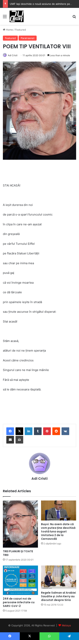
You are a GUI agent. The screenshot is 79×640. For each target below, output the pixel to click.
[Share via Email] (10, 440)
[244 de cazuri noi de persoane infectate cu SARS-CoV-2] (20, 580)
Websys (66, 625)
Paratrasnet (28, 38)
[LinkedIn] (28, 431)
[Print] (19, 440)
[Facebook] (10, 431)
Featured (20, 29)
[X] (19, 431)
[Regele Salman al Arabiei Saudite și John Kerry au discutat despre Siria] (58, 577)
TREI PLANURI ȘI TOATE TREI (18, 553)
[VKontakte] (65, 431)
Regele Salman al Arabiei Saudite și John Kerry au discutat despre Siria (58, 596)
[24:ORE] (17, 16)
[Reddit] (56, 431)
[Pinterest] (47, 431)
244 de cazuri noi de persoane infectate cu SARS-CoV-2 (19, 602)
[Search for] (74, 17)
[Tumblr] (38, 431)
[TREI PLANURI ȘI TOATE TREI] (20, 523)
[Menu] (5, 17)
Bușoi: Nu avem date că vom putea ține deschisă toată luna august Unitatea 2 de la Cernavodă (58, 531)
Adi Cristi (12, 55)
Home (9, 29)
